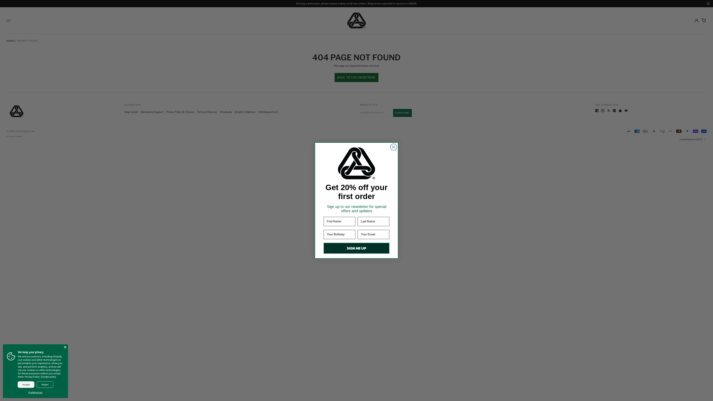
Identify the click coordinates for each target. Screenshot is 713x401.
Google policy (48, 376)
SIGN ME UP (356, 248)
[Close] (65, 347)
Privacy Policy (32, 376)
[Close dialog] (393, 147)
